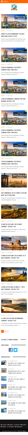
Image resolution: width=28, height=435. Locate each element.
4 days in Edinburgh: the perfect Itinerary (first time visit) (11, 68)
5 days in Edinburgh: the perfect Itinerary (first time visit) (11, 131)
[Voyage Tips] (14, 7)
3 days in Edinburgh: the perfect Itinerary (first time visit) (11, 163)
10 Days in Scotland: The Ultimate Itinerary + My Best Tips (11, 225)
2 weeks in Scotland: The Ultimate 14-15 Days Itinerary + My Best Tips (13, 257)
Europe (3, 30)
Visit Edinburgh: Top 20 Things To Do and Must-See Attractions (14, 194)
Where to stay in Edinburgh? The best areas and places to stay (12, 35)
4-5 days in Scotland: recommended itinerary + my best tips (12, 319)
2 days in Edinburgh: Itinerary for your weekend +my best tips (13, 100)
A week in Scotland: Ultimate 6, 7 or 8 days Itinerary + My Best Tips (13, 288)
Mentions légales (21, 431)
